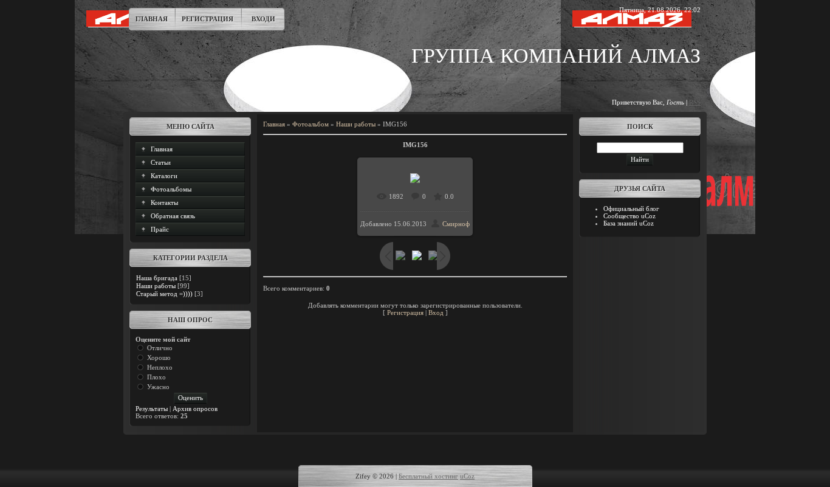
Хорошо (159, 357)
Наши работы (156, 285)
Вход (436, 312)
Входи (263, 18)
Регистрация (207, 18)
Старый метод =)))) (164, 293)
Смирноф (456, 223)
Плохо (156, 377)
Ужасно (158, 386)
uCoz (467, 476)
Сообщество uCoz (629, 215)
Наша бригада (156, 277)
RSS (695, 102)
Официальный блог (631, 208)
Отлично (160, 347)
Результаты (151, 408)
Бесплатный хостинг (428, 476)
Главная (151, 18)
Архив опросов (195, 408)
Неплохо (160, 367)
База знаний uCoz (628, 223)
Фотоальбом (310, 124)
